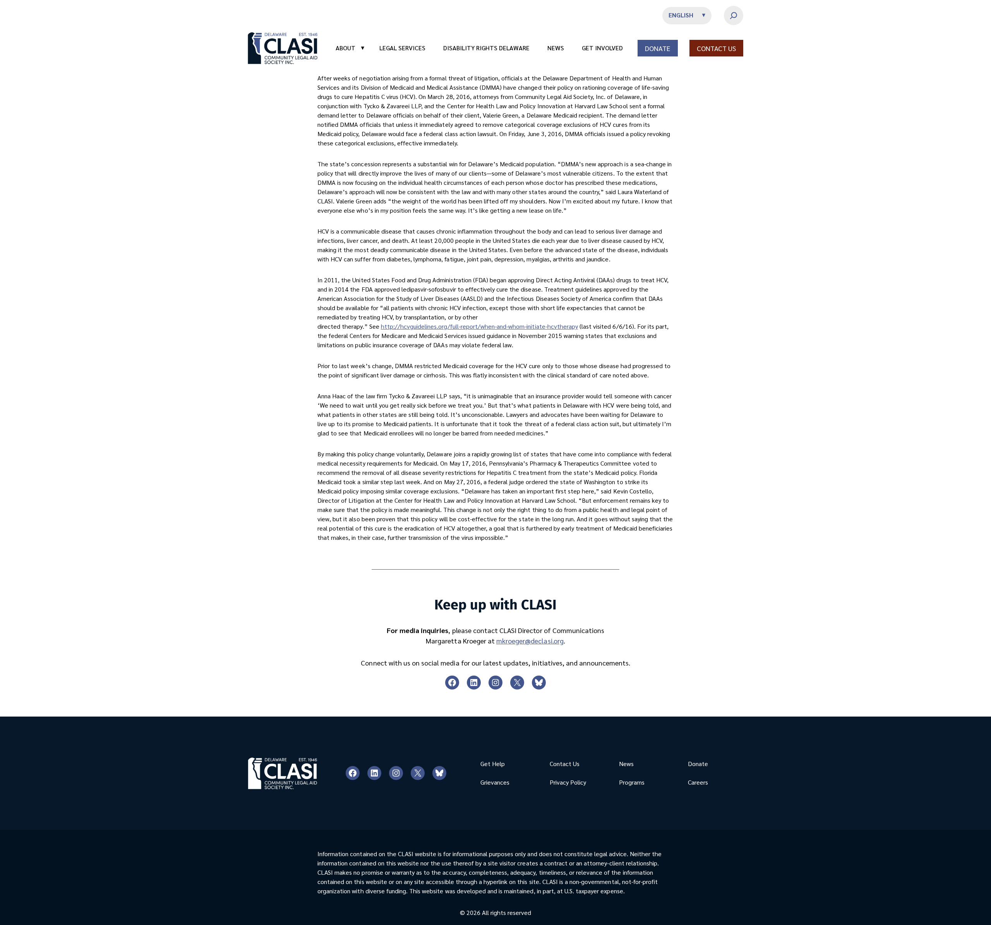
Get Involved (602, 48)
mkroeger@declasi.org (530, 640)
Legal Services (402, 48)
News (555, 48)
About (350, 48)
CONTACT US (716, 48)
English (681, 15)
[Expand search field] (733, 15)
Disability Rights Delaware (486, 48)
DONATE (657, 48)
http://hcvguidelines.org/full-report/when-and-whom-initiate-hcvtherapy (479, 326)
